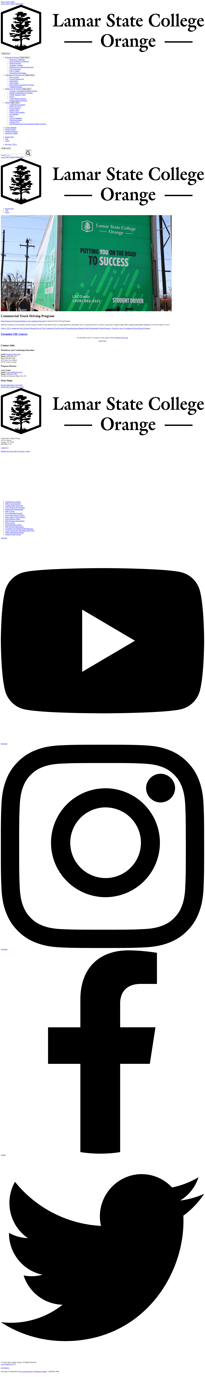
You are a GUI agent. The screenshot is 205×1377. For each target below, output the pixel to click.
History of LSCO (15, 107)
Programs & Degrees (12, 57)
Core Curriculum (15, 69)
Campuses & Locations (17, 105)
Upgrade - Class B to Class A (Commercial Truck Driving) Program (127, 328)
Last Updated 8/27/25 (8, 1364)
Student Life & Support (13, 89)
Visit (6, 139)
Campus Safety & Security (18, 100)
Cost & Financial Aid (16, 79)
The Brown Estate (15, 120)
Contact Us (4, 448)
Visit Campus (13, 83)
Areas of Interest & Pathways (19, 61)
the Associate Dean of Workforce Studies (33, 1371)
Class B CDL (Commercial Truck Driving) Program (53, 328)
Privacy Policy (10, 523)
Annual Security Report (13, 534)
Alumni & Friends (11, 131)
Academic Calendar (16, 65)
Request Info (9, 137)
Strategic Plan (14, 110)
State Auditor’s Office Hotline (15, 517)
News (11, 116)
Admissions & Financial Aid (14, 75)
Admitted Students (15, 87)
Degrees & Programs (12, 321)
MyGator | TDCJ (11, 144)
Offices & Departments (13, 504)
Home (3, 321)
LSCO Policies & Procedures (15, 507)
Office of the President (17, 112)
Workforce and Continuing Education (32, 321)
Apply (7, 141)
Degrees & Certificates (17, 59)
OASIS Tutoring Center (17, 95)
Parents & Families (11, 133)
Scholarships (13, 81)
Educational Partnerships (17, 73)
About (7, 102)
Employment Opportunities (14, 509)
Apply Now (102, 341)
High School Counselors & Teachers (21, 85)
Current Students (10, 127)
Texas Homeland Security (14, 513)
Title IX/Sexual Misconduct (14, 527)
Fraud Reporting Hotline (13, 525)
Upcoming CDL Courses (14, 334)
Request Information (8, 385)
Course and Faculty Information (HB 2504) (19, 530)
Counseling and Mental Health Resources (19, 529)
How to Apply (14, 77)
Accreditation (13, 114)
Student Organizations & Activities (21, 93)
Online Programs (15, 63)
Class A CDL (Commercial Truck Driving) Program (18, 328)
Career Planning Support (17, 99)
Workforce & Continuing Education (21, 67)
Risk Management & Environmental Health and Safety (27, 124)
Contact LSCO (14, 122)
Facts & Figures (14, 108)
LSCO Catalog (14, 71)
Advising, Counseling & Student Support (23, 91)
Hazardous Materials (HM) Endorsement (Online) (87, 328)
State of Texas (10, 511)
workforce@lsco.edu (121, 338)
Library (11, 97)
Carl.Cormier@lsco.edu (14, 372)
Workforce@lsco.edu (13, 354)
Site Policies (5, 1368)
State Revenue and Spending (15, 521)
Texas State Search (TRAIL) (14, 515)
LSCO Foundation (15, 118)
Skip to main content (8, 2)
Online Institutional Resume (14, 532)
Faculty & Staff (10, 129)
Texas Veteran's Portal (12, 519)
